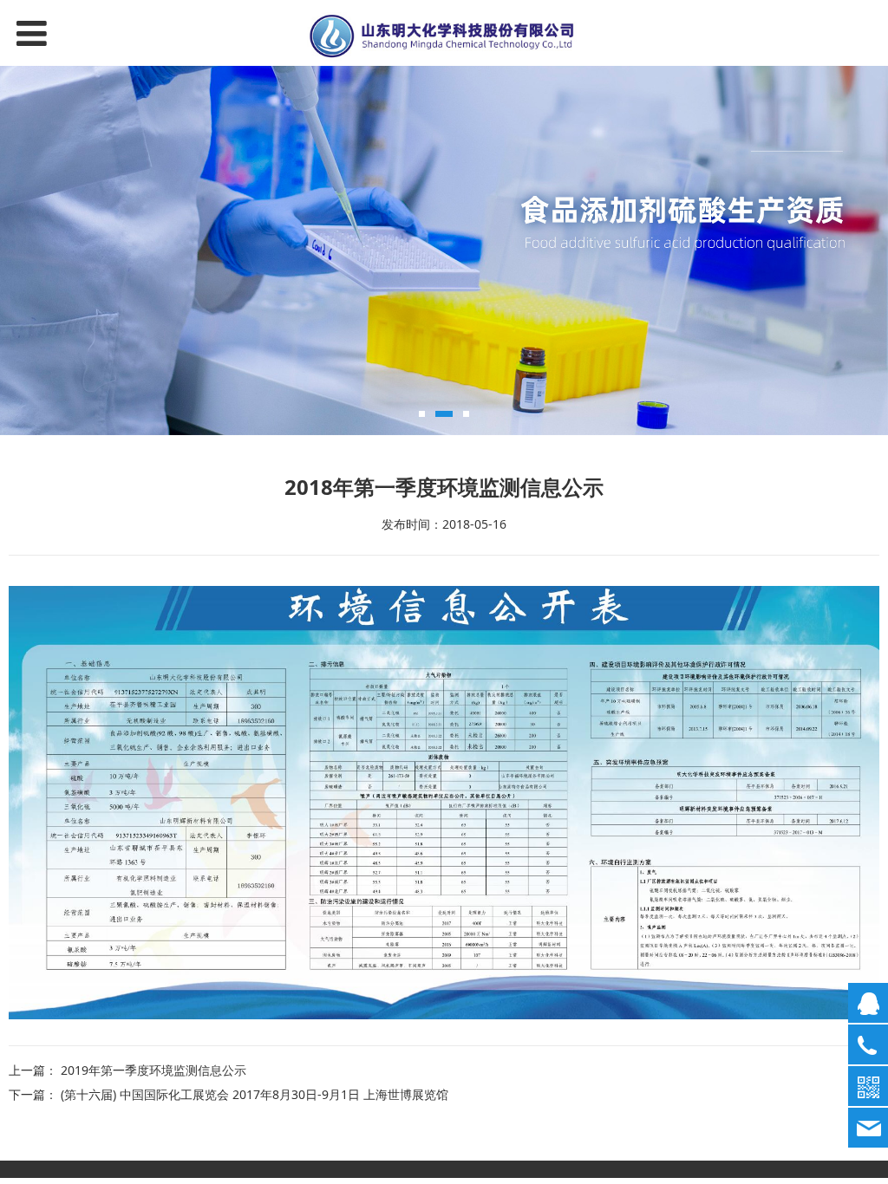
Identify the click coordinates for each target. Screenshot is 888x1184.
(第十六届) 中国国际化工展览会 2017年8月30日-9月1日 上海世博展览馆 (254, 1094)
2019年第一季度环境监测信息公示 (153, 1070)
